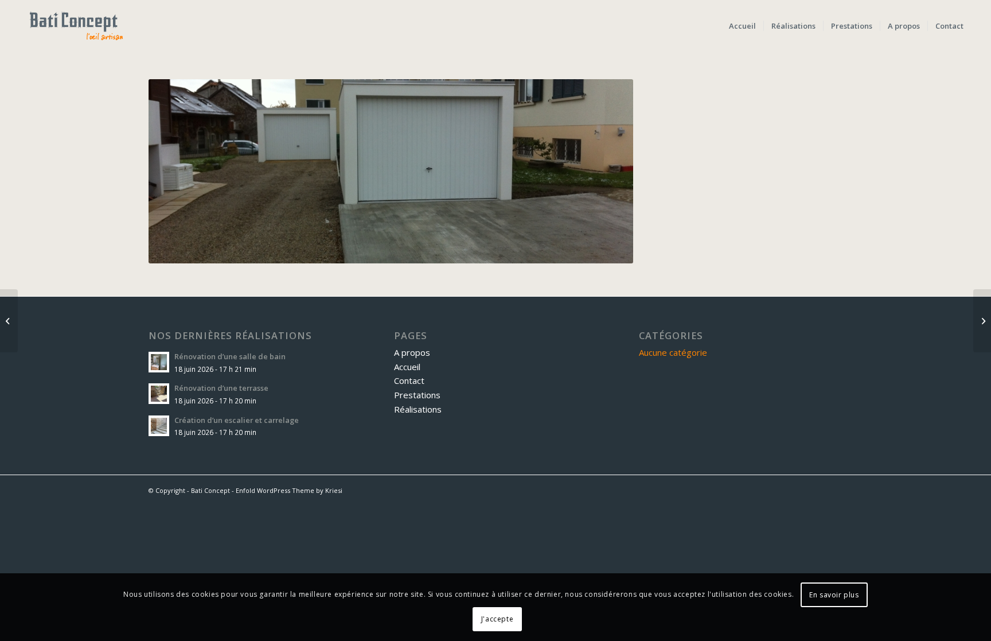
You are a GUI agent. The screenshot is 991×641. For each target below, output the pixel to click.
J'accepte (497, 619)
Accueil (407, 366)
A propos (412, 352)
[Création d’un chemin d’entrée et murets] (9, 320)
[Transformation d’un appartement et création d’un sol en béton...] (982, 320)
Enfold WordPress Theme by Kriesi (289, 490)
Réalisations (418, 409)
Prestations (417, 395)
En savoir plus (834, 595)
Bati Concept (210, 490)
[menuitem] (742, 26)
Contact (409, 380)
